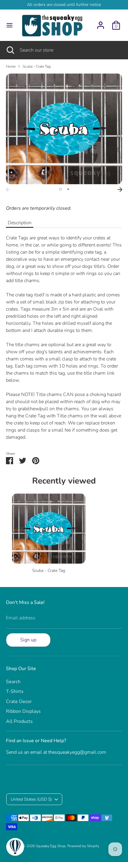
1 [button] (60, 189)
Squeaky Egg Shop (50, 846)
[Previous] (8, 189)
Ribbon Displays (23, 711)
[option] (64, 129)
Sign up (28, 640)
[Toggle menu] (9, 25)
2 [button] (68, 189)
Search (13, 681)
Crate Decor (19, 701)
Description (20, 223)
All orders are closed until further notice (64, 4)
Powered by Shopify (83, 846)
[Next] (120, 189)
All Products (19, 721)
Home (10, 66)
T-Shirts (15, 691)
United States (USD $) (31, 799)
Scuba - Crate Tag (37, 66)
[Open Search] (9, 50)
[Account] (101, 23)
